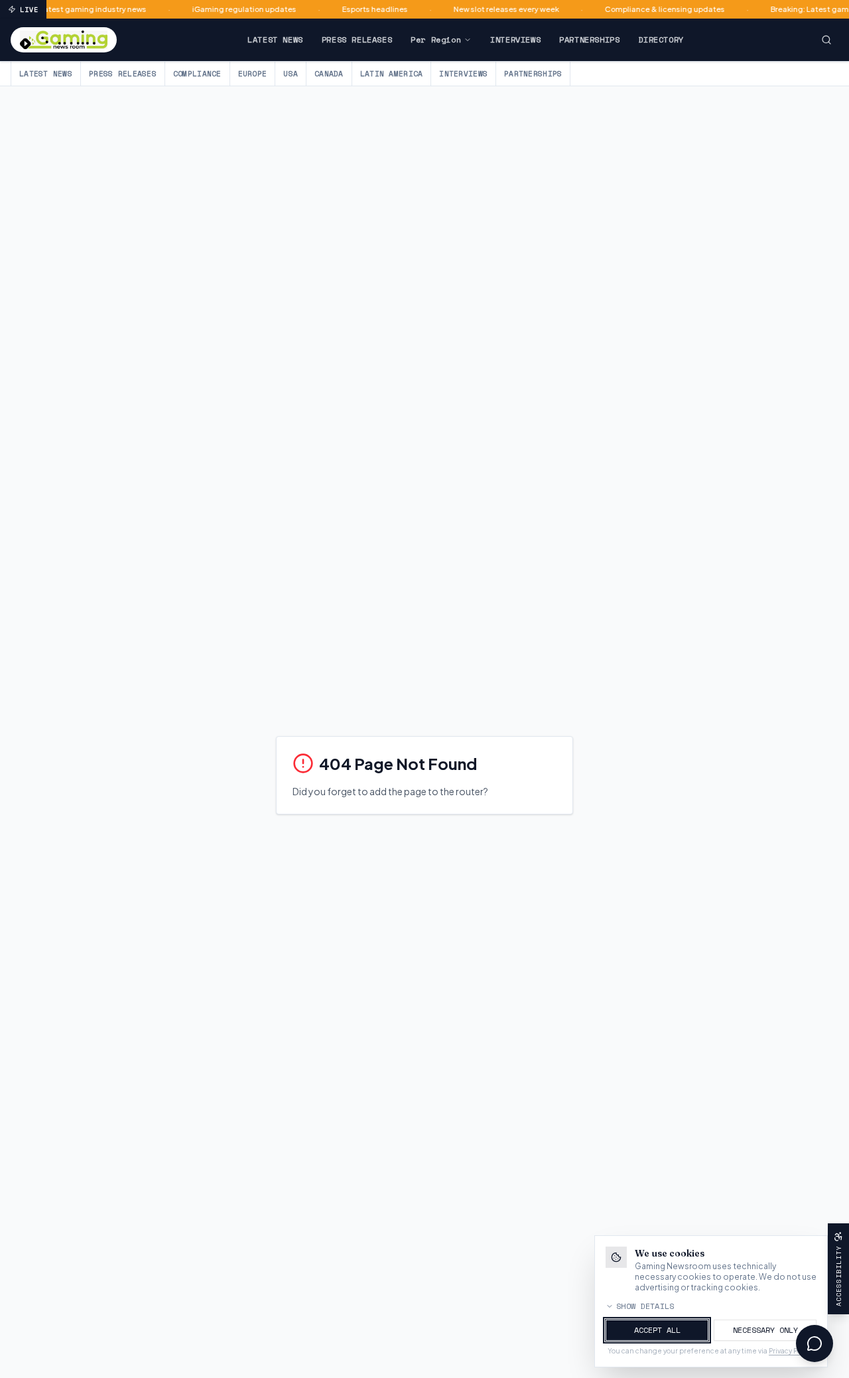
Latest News (275, 39)
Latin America (391, 73)
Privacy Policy (791, 1351)
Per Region (436, 39)
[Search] (826, 40)
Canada (329, 73)
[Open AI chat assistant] (814, 1343)
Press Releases (357, 39)
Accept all (657, 1330)
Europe (252, 73)
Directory (660, 39)
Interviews (515, 39)
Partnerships (589, 39)
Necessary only (765, 1330)
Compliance (197, 73)
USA (290, 73)
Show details (645, 1306)
